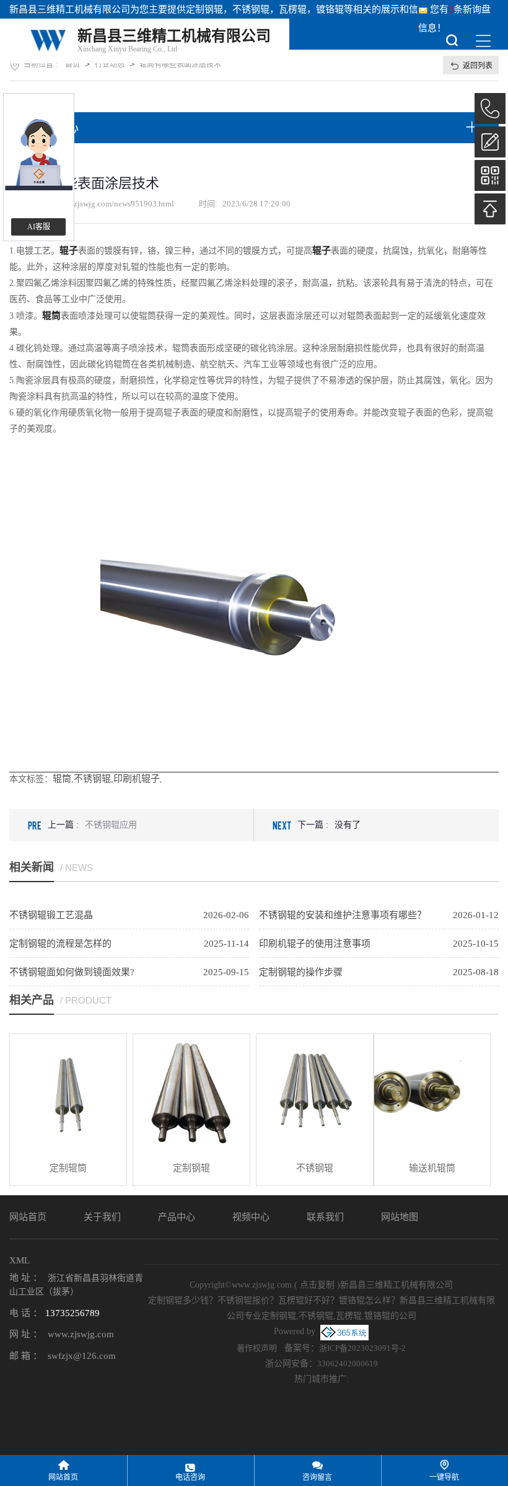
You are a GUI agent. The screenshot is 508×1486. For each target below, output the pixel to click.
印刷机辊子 (136, 779)
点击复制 (317, 1284)
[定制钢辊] (191, 1092)
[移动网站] (490, 175)
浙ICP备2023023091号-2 (362, 1348)
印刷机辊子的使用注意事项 (314, 944)
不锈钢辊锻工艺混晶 (51, 915)
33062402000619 (347, 1363)
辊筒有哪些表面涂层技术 (180, 64)
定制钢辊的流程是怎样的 (60, 944)
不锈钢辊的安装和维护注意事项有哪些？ (342, 915)
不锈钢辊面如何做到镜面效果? (71, 972)
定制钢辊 (204, 9)
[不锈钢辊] (314, 1092)
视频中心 (250, 1217)
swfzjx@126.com (82, 1356)
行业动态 (110, 64)
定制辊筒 (68, 1168)
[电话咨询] (490, 108)
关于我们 (102, 1217)
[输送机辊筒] (432, 1092)
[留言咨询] (490, 141)
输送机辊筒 (432, 1168)
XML (19, 1260)
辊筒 (62, 779)
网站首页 (27, 1217)
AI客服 (38, 227)
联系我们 (325, 1217)
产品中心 (176, 1217)
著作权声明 (257, 1348)
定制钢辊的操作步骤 (301, 972)
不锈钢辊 (92, 779)
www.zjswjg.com (81, 1334)
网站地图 (399, 1217)
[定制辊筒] (68, 1092)
